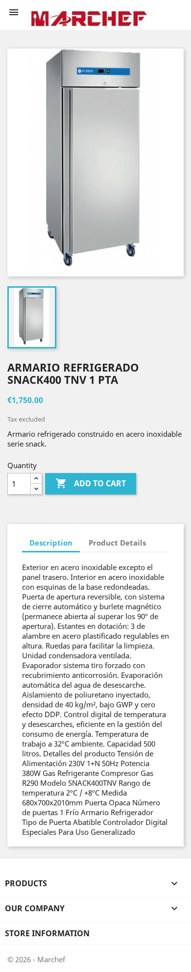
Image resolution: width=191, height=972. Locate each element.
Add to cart (90, 483)
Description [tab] (50, 543)
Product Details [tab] (117, 543)
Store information (47, 933)
